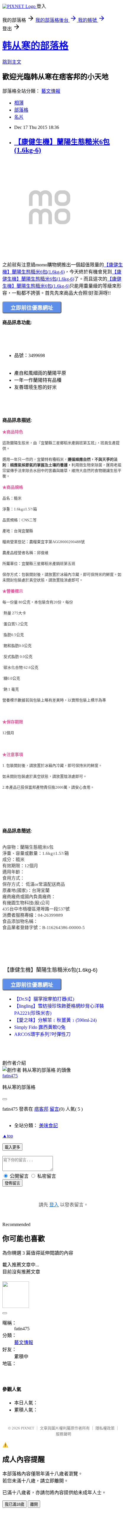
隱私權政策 (105, 1428)
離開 (34, 1504)
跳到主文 (11, 61)
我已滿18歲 (14, 1504)
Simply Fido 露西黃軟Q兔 (40, 1027)
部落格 (21, 109)
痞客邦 (41, 1109)
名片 (19, 117)
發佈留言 (12, 1183)
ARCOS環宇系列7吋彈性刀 (42, 1034)
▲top (7, 1135)
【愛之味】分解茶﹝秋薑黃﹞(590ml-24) (55, 1020)
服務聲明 (63, 1434)
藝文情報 (50, 91)
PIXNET (27, 1428)
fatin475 (10, 1075)
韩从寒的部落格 (35, 45)
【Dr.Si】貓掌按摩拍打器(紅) (44, 998)
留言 (54, 1109)
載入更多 (12, 1147)
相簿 (19, 102)
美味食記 (48, 1125)
